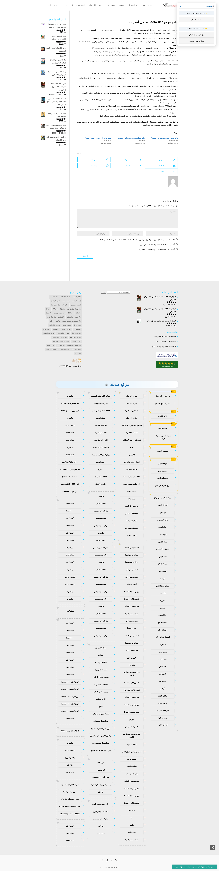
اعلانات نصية (66, 301)
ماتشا (132, 825)
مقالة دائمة (50, 345)
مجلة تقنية (131, 499)
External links (65, 297)
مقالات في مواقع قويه (74, 345)
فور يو (131, 719)
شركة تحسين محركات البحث (162, 437)
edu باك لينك (76, 297)
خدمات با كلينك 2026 (101, 447)
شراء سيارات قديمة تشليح (101, 750)
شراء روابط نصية (131, 411)
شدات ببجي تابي (131, 570)
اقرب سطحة (101, 699)
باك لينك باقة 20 (101, 425)
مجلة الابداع (162, 622)
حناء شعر (131, 810)
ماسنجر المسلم (162, 451)
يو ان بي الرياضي (131, 506)
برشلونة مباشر (100, 518)
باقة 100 (71, 313)
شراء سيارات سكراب (101, 714)
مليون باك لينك (76, 349)
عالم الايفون (162, 556)
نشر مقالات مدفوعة (52, 349)
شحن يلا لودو (131, 744)
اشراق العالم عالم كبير (131, 462)
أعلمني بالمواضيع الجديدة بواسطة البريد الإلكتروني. (156, 249)
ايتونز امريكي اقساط (131, 705)
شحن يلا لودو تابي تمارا (131, 690)
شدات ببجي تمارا (131, 555)
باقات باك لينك (55, 305)
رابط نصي (56, 329)
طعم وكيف (163, 674)
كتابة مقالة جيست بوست (59, 337)
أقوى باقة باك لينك (101, 440)
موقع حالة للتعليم (131, 513)
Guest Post (54, 297)
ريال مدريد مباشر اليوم (100, 804)
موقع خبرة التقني (162, 586)
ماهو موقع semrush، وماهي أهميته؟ (164, 138)
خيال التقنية (162, 527)
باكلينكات (70, 317)
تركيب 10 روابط (55, 321)
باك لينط (49, 313)
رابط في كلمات (66, 329)
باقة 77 (55, 309)
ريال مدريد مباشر (100, 526)
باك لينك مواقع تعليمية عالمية (71, 321)
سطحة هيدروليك (101, 670)
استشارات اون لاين (163, 637)
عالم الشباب (162, 416)
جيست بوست (66, 325)
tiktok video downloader (69, 806)
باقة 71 (62, 309)
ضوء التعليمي (163, 463)
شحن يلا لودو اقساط (131, 599)
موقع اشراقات (162, 478)
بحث (103, 292)
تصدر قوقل (77, 325)
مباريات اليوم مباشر (100, 511)
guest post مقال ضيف (101, 411)
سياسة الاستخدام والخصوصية (165, 336)
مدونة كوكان (162, 564)
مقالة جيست (61, 345)
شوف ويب (163, 534)
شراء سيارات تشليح (100, 721)
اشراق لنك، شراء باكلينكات (132, 425)
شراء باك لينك (76, 333)
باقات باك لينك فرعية (74, 309)
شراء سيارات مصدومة (100, 743)
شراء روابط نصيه (75, 337)
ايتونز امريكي (132, 584)
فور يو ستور (131, 658)
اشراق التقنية (163, 505)
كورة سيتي (101, 770)
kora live (70, 511)
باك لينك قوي (51, 317)
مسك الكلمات (64, 341)
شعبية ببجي (131, 759)
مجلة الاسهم (162, 542)
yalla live (101, 833)
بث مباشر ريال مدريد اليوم (101, 785)
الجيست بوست (76, 305)
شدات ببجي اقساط (131, 547)
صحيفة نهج (163, 571)
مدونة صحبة (162, 703)
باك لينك (78, 317)
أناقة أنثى (162, 593)
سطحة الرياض (100, 648)
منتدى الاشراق (131, 469)
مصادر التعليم (132, 491)
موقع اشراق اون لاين (162, 485)
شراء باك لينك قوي (63, 333)
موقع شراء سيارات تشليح (100, 728)
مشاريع (100, 469)
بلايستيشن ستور (132, 774)
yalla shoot (101, 504)
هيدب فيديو (163, 652)
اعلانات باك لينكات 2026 (70, 731)
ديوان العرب (100, 462)
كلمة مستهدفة (76, 341)
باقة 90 (78, 313)
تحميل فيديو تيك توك (69, 792)
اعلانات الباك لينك (131, 433)
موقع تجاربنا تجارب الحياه (101, 455)
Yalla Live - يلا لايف (70, 462)
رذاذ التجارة (162, 667)
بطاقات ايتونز (132, 766)
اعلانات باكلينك (100, 484)
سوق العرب (100, 418)
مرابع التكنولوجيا (163, 520)
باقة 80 (48, 309)
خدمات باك (77, 329)
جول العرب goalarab (101, 777)
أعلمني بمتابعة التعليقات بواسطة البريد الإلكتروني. (156, 244)
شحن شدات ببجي (131, 727)
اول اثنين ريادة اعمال (162, 396)
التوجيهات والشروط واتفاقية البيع (164, 346)
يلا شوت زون (70, 758)
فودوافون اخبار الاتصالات (132, 440)
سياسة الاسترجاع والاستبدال (165, 341)
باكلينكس (61, 317)
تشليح (101, 706)
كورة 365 (100, 763)
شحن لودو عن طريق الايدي (132, 752)
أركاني (162, 688)
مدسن (162, 608)
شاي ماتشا (132, 832)
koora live (70, 433)
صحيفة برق (162, 471)
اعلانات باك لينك (101, 477)
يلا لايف (101, 792)
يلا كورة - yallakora (69, 477)
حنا (132, 818)
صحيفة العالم (131, 535)
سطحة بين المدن (100, 662)
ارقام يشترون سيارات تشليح (100, 736)
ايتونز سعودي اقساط (131, 592)
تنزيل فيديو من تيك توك (70, 784)
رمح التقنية (163, 659)
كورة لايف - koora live (70, 682)
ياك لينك (78, 353)
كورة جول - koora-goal (70, 411)
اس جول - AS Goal (69, 491)
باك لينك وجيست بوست (131, 484)
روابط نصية (46, 329)
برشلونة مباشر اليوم (100, 811)
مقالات (55, 341)
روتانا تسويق (162, 615)
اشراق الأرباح (163, 725)
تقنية (131, 447)
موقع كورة (70, 611)
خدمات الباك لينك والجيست (101, 396)
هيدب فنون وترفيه (131, 528)
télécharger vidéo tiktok (70, 814)
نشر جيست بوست (101, 403)
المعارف (162, 644)
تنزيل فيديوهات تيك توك (70, 799)
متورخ (162, 600)
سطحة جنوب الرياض (100, 692)
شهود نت (162, 681)
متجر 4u (132, 665)
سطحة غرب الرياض (100, 684)
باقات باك (65, 305)
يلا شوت (101, 496)
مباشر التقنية (162, 696)
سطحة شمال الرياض (101, 677)
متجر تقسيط (131, 628)
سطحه (100, 655)
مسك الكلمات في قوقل (162, 498)
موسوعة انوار (163, 718)
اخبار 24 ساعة (131, 521)
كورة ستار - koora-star (70, 403)
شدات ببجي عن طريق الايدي (131, 673)
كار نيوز (162, 578)
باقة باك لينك (162, 428)
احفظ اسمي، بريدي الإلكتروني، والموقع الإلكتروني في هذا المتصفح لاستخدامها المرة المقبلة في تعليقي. (136, 239)
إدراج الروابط (76, 301)
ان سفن (163, 512)
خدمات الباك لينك (54, 325)
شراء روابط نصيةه (48, 333)
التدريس (132, 455)
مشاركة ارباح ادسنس (163, 403)
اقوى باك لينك (55, 301)
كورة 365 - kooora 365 (70, 484)
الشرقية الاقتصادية (162, 549)
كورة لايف (70, 518)
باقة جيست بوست (60, 313)
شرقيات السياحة (162, 710)
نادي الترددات (163, 630)
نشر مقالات (65, 349)
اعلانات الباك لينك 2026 (131, 477)
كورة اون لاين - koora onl (70, 469)
